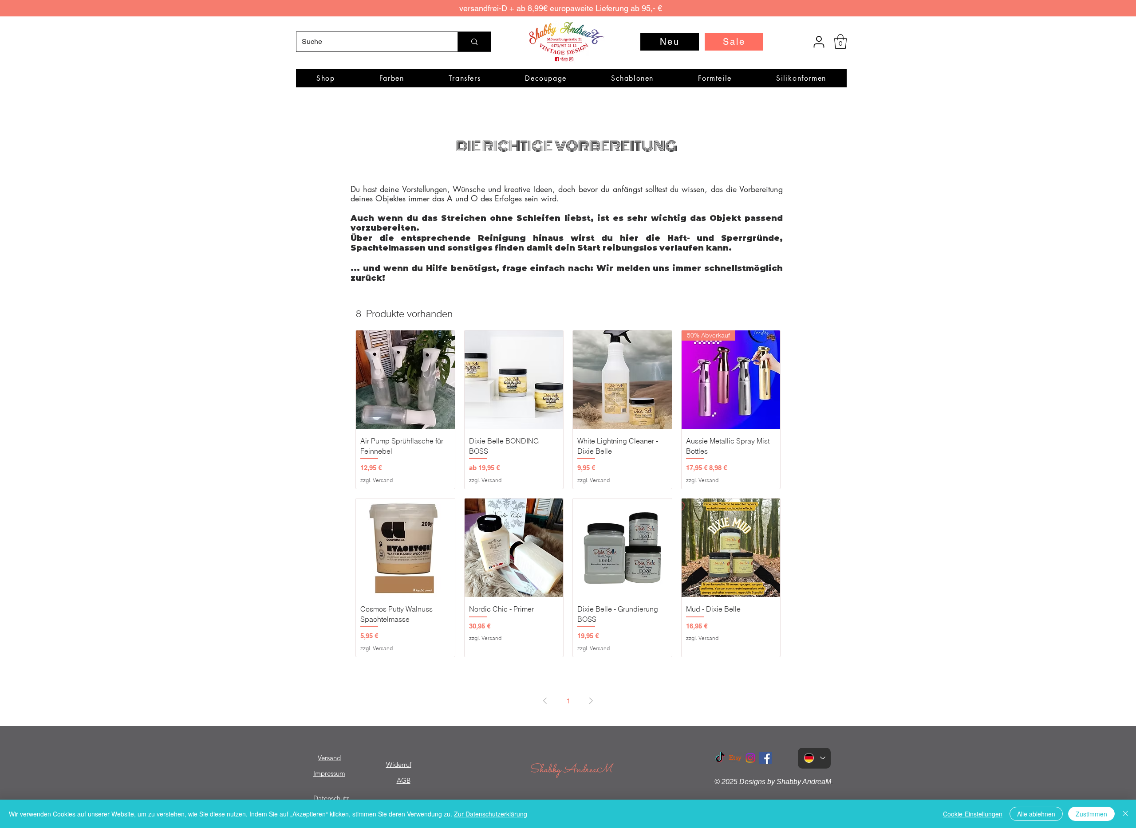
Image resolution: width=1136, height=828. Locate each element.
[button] (840, 41)
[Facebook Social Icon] (765, 758)
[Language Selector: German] (814, 758)
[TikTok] (720, 758)
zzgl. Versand (376, 480)
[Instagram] (750, 758)
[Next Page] (591, 701)
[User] (819, 42)
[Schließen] (1125, 814)
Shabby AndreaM (570, 769)
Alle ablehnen (1036, 813)
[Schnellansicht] (405, 379)
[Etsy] (735, 758)
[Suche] (474, 41)
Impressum (329, 773)
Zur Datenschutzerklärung (490, 813)
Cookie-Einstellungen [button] (972, 813)
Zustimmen (1091, 813)
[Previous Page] (545, 701)
